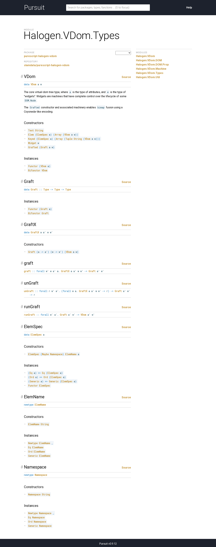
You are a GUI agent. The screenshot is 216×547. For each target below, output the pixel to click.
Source (126, 77)
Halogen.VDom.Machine (151, 68)
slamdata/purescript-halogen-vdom (46, 65)
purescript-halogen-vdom (40, 56)
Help (189, 7)
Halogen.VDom (145, 56)
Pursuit (34, 7)
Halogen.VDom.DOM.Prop (152, 64)
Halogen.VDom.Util (148, 77)
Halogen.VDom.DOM (149, 60)
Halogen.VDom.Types (149, 73)
